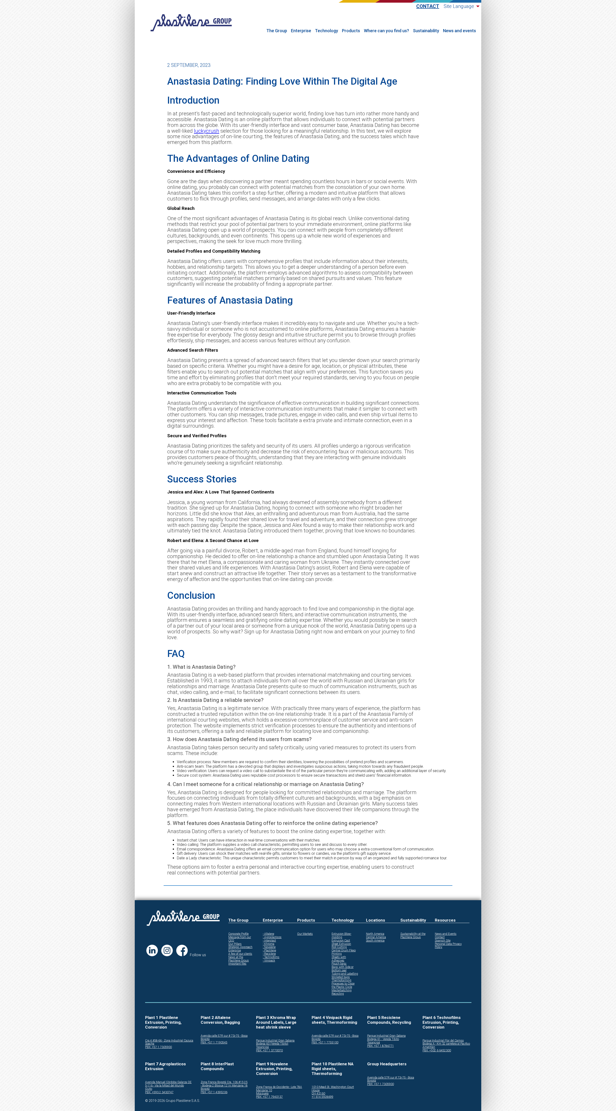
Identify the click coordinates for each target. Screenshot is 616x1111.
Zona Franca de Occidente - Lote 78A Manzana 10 (279, 1089)
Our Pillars (235, 944)
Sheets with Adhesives (339, 959)
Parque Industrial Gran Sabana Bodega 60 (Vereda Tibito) (275, 1042)
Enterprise (301, 30)
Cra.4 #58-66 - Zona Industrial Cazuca (169, 1040)
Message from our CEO (239, 939)
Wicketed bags (341, 977)
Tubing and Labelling (345, 973)
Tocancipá (262, 1047)
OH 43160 (318, 1093)
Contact (427, 6)
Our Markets (305, 934)
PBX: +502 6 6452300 (437, 1050)
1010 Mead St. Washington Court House (333, 1089)
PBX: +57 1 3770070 (269, 1050)
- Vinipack (269, 960)
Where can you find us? (386, 30)
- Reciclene (269, 953)
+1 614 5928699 (322, 1097)
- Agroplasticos (272, 937)
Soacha (149, 1043)
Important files (237, 963)
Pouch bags (339, 963)
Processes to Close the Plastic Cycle (343, 985)
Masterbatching (342, 990)
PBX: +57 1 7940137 (269, 1097)
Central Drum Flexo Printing (344, 952)
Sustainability (426, 30)
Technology (326, 30)
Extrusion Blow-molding (341, 935)
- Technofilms (271, 957)
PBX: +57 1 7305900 (158, 1047)
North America (375, 934)
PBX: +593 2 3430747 (159, 1092)
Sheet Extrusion (341, 944)
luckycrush (206, 131)
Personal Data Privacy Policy (448, 945)
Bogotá (205, 1039)
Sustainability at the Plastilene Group (412, 935)
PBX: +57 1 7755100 (325, 1042)
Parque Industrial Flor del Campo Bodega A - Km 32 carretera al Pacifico (446, 1042)
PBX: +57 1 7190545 (214, 1042)
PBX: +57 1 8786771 (380, 1046)
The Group (276, 30)
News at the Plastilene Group (238, 959)
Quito (148, 1089)
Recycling (338, 993)
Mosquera (262, 1093)
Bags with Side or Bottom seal (342, 969)
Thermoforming (341, 980)
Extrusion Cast (341, 940)
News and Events (445, 934)
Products (351, 30)
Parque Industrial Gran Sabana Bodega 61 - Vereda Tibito (386, 1037)
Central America (376, 937)
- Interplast (269, 940)
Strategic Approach (240, 947)
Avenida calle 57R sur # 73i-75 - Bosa (224, 1035)
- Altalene (268, 934)
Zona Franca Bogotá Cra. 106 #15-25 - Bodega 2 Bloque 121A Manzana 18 (224, 1084)
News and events (459, 30)
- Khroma (268, 944)
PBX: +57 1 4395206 (214, 1092)
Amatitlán (429, 1047)
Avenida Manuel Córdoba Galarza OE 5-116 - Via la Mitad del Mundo (168, 1084)
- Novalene (269, 947)
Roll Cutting (339, 947)
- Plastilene (269, 950)
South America (375, 940)
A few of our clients (240, 953)
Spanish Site (442, 940)
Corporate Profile (238, 934)
